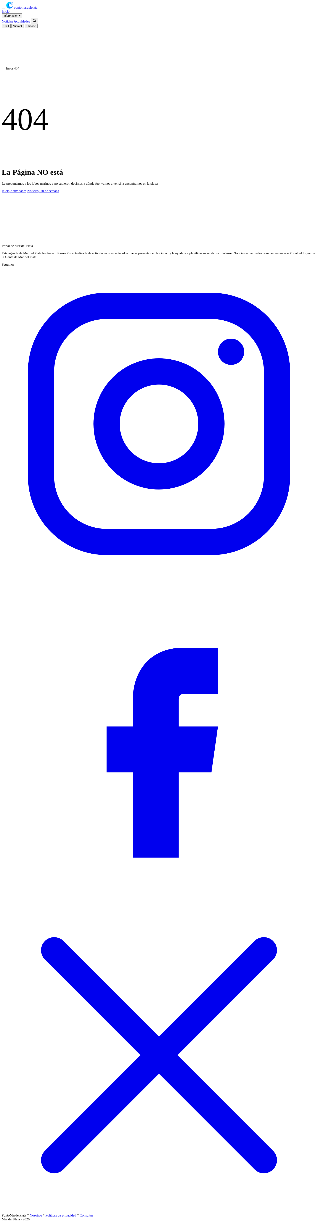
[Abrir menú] (3, 8)
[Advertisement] (99, 227)
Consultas (86, 1215)
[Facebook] (159, 896)
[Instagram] (159, 580)
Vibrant (17, 26)
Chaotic (31, 26)
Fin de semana (49, 191)
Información (12, 15)
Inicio (6, 11)
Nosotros (36, 1215)
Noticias (7, 21)
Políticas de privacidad (60, 1215)
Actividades (22, 21)
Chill (6, 26)
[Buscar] (34, 21)
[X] (159, 1211)
